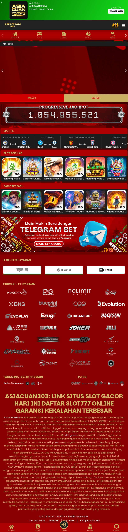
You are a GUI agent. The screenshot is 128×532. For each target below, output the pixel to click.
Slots (39, 38)
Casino (64, 38)
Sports (88, 38)
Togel (113, 38)
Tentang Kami (37, 520)
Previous (1, 35)
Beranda (15, 38)
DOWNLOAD (116, 11)
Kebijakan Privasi (90, 520)
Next (124, 35)
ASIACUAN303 (12, 417)
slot (56, 442)
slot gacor (71, 435)
